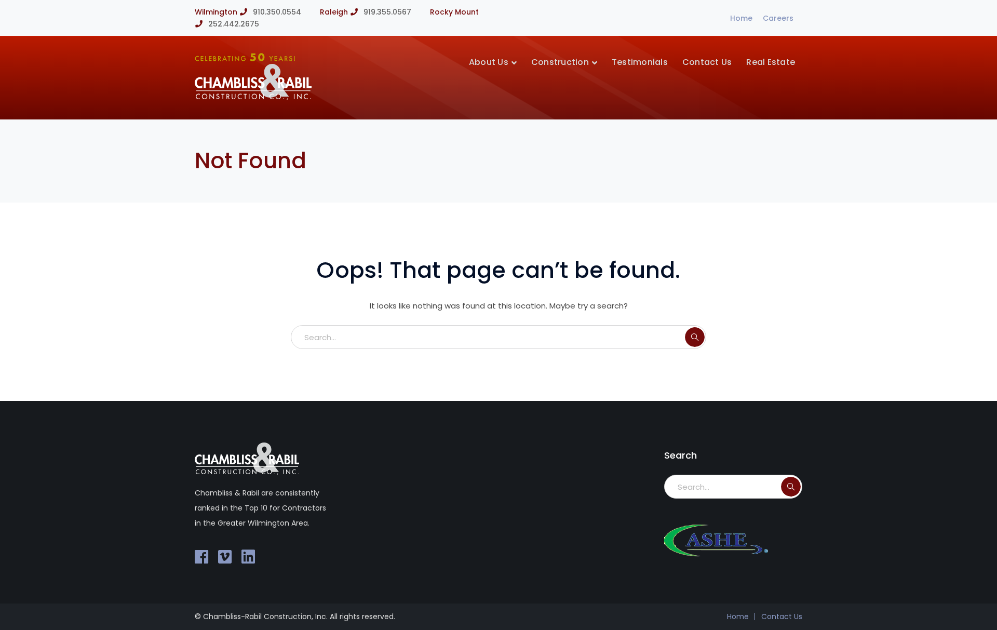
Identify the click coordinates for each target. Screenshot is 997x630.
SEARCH (695, 337)
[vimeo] (225, 557)
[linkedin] (248, 557)
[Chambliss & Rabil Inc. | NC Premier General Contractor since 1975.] (253, 97)
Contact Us (781, 616)
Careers (778, 18)
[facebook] (201, 557)
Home (741, 18)
